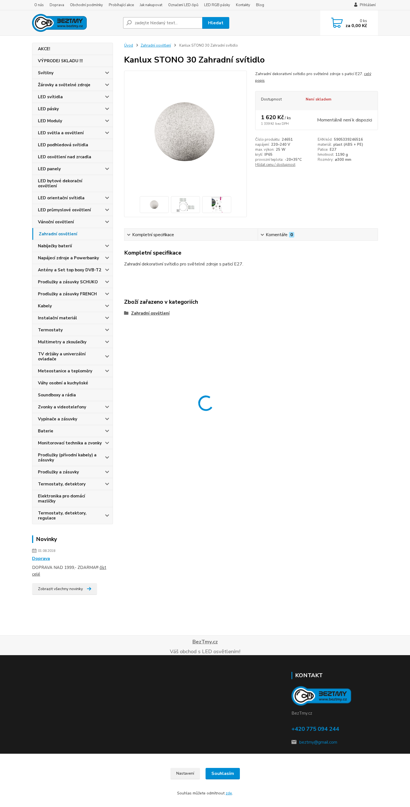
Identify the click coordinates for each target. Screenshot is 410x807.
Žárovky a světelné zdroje (64, 85)
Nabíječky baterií (55, 246)
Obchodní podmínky (86, 5)
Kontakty (243, 5)
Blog (260, 5)
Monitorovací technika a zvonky (70, 443)
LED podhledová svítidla (63, 145)
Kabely (45, 306)
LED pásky (48, 109)
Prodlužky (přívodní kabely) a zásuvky (67, 457)
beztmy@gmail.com (318, 742)
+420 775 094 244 (315, 729)
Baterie (45, 431)
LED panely (49, 169)
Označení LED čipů (183, 5)
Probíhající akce (121, 5)
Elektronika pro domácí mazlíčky (61, 498)
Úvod (128, 45)
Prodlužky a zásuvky (58, 472)
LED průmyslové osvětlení (64, 210)
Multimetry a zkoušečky (62, 342)
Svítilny (46, 73)
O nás (39, 5)
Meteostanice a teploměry (65, 371)
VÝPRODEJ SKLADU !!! (60, 61)
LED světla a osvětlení (61, 133)
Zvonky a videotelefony (62, 407)
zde (229, 793)
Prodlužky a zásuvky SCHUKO (68, 282)
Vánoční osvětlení (56, 222)
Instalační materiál (57, 318)
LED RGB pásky (217, 5)
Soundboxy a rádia (57, 395)
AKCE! (44, 49)
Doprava (57, 5)
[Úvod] (75, 23)
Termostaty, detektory (62, 484)
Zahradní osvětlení (58, 234)
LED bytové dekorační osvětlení (60, 183)
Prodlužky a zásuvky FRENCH (67, 294)
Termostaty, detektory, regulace (62, 515)
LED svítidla (50, 97)
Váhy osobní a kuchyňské (63, 383)
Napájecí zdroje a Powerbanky (68, 258)
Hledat (215, 23)
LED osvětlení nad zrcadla (64, 157)
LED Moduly (50, 121)
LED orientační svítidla (61, 198)
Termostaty (50, 330)
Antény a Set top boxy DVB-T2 (69, 270)
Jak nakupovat (151, 5)
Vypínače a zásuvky (57, 419)
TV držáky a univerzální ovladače (62, 356)
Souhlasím (222, 773)
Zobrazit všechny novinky (60, 589)
